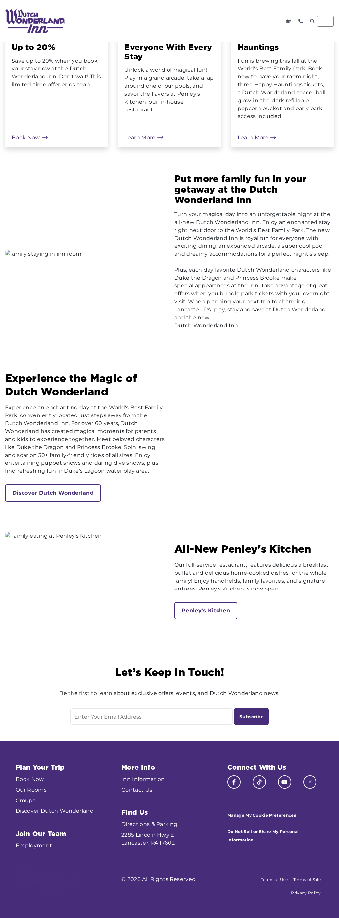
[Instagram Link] (309, 782)
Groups (25, 800)
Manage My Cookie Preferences (261, 815)
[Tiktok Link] (259, 782)
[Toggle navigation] (325, 21)
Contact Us (136, 790)
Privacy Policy (305, 892)
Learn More (140, 137)
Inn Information (143, 779)
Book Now (26, 137)
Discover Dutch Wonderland (53, 493)
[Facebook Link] (234, 782)
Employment (34, 845)
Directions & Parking (149, 824)
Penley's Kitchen (206, 610)
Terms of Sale (307, 879)
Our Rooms (31, 790)
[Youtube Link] (284, 782)
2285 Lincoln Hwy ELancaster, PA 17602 (148, 839)
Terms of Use (274, 879)
